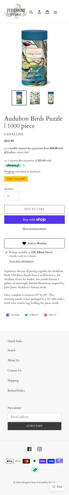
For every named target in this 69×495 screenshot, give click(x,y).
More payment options (34, 228)
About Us (13, 360)
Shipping (9, 171)
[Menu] (55, 12)
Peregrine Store (29, 482)
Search (12, 350)
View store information (21, 261)
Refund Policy (16, 391)
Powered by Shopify (46, 482)
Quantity (9, 189)
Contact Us (14, 370)
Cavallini (13, 134)
